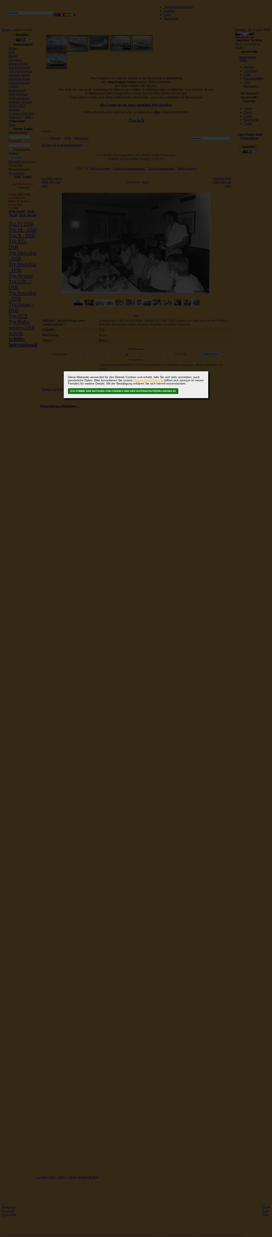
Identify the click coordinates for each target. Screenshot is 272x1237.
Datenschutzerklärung (148, 380)
